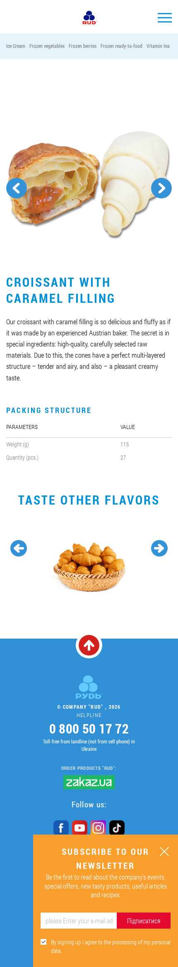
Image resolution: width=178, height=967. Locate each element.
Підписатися (143, 920)
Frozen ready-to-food (121, 45)
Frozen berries (82, 45)
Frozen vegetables (47, 45)
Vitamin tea (158, 45)
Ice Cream (15, 45)
